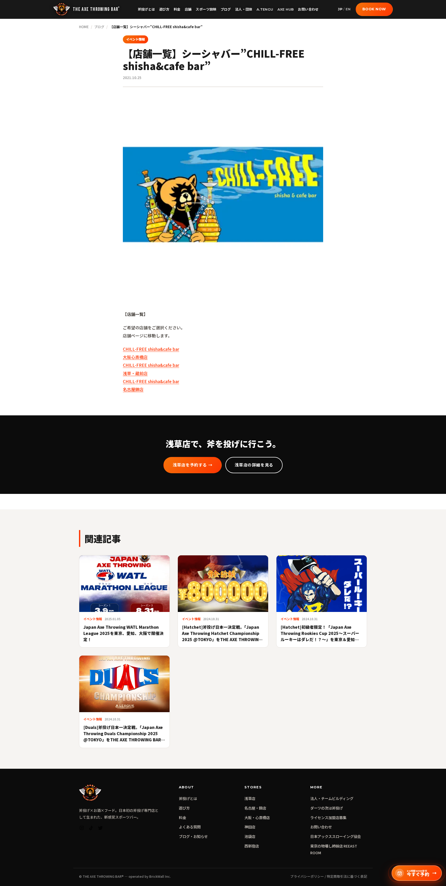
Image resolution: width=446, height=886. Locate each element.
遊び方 (164, 9)
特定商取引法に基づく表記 (347, 876)
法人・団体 (243, 9)
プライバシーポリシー (307, 876)
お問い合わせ (308, 9)
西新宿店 (251, 846)
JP (340, 9)
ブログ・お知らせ (193, 836)
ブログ (226, 9)
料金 (177, 9)
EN (348, 9)
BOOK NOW (374, 9)
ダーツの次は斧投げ (326, 808)
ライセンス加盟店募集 (328, 817)
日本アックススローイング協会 (335, 836)
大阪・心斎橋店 (257, 817)
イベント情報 (135, 39)
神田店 (249, 826)
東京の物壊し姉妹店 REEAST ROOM (333, 849)
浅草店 (249, 798)
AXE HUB (285, 9)
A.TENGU (265, 9)
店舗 (188, 9)
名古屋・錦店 (255, 808)
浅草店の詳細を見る (254, 465)
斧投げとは (146, 9)
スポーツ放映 (206, 9)
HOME (84, 26)
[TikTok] (91, 829)
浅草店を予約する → (192, 465)
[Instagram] (82, 829)
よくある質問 (190, 826)
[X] (100, 829)
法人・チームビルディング (331, 798)
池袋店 (249, 836)
